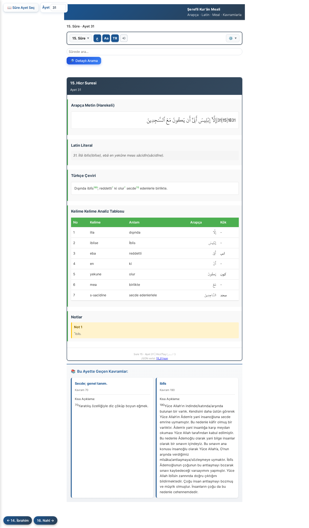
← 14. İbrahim (18, 520)
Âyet (46, 7)
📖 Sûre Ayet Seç (21, 7)
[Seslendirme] (124, 38)
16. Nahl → (45, 520)
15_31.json (162, 358)
